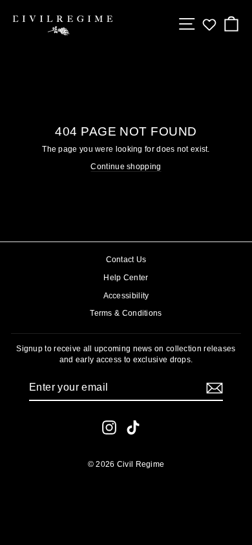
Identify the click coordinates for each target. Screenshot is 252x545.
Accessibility (126, 295)
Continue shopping (125, 166)
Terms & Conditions (126, 313)
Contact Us (126, 259)
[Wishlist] (209, 24)
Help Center (125, 277)
